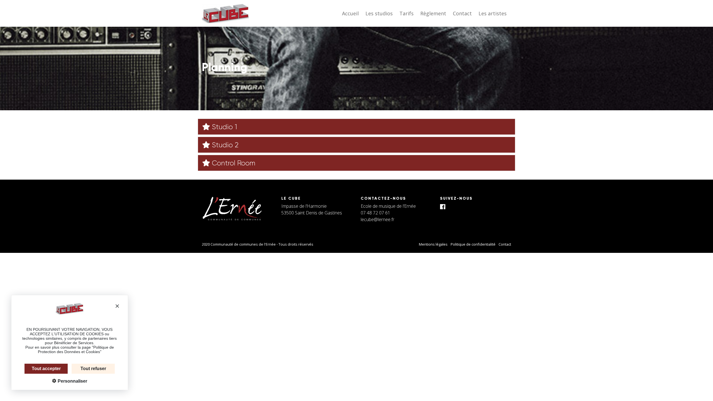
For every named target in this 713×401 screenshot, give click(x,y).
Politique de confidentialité (473, 244)
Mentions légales (433, 244)
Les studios (379, 13)
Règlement (433, 13)
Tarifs (406, 13)
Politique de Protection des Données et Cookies (76, 349)
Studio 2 (224, 145)
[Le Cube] (225, 13)
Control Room (232, 163)
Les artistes (492, 13)
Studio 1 (223, 127)
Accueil (350, 13)
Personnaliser (72, 381)
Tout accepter (46, 368)
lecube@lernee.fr (377, 219)
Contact (462, 13)
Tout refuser (93, 368)
